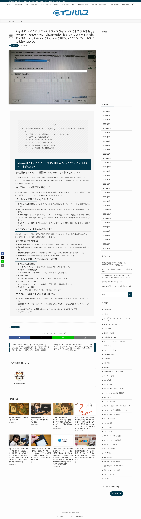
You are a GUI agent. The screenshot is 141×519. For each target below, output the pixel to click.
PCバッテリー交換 (110, 350)
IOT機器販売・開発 (110, 337)
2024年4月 (107, 192)
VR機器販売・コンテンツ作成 (114, 371)
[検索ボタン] (133, 4)
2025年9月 (107, 132)
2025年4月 (107, 150)
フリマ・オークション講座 (112, 436)
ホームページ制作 (110, 449)
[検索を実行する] (130, 294)
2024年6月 (107, 184)
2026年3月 (107, 115)
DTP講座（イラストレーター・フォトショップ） (117, 319)
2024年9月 (107, 171)
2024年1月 (107, 205)
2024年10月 (107, 167)
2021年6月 (107, 248)
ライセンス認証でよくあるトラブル (40, 139)
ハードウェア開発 (110, 419)
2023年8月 (107, 227)
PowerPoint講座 (109, 354)
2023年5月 (107, 239)
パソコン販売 (108, 431)
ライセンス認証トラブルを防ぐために (41, 148)
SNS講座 (107, 363)
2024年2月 (107, 201)
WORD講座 (107, 380)
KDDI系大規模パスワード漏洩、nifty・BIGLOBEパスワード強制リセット (115, 264)
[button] (19, 337)
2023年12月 (107, 210)
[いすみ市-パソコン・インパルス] (70, 13)
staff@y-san (19, 383)
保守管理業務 (108, 457)
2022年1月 (107, 244)
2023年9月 (107, 222)
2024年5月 (107, 188)
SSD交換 (107, 367)
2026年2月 (107, 120)
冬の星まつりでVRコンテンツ (112, 282)
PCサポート (14, 45)
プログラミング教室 (110, 444)
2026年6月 (107, 111)
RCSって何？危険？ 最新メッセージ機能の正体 (117, 270)
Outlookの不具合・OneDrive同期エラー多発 (117, 286)
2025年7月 (107, 141)
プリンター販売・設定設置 (112, 440)
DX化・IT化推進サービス (112, 324)
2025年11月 (107, 128)
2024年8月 (107, 175)
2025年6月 (107, 145)
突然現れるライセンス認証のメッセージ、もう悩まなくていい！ (50, 134)
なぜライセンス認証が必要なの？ (39, 137)
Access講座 (107, 309)
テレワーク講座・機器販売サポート (115, 410)
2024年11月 (107, 162)
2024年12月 (107, 158)
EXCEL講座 (107, 329)
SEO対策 (107, 358)
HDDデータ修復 (109, 333)
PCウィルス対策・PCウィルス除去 (115, 341)
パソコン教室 (108, 427)
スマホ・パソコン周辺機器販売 (114, 393)
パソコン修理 (108, 423)
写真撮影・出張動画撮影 (112, 461)
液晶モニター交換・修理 (112, 470)
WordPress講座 (109, 376)
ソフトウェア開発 (110, 401)
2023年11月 (107, 214)
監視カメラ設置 (109, 474)
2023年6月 (107, 235)
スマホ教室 (107, 397)
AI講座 (106, 314)
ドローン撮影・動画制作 (112, 414)
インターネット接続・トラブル (114, 388)
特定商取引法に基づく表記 (70, 512)
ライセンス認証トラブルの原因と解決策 (41, 145)
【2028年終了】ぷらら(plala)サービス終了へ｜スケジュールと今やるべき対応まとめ (116, 276)
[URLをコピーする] (85, 337)
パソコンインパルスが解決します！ (40, 142)
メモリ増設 (107, 453)
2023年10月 (107, 218)
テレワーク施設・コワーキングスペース (117, 406)
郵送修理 (107, 479)
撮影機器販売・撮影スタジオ (113, 466)
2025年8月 (107, 137)
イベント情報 (108, 384)
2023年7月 (107, 231)
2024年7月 (107, 180)
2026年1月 (107, 124)
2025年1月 (107, 154)
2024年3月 (107, 197)
